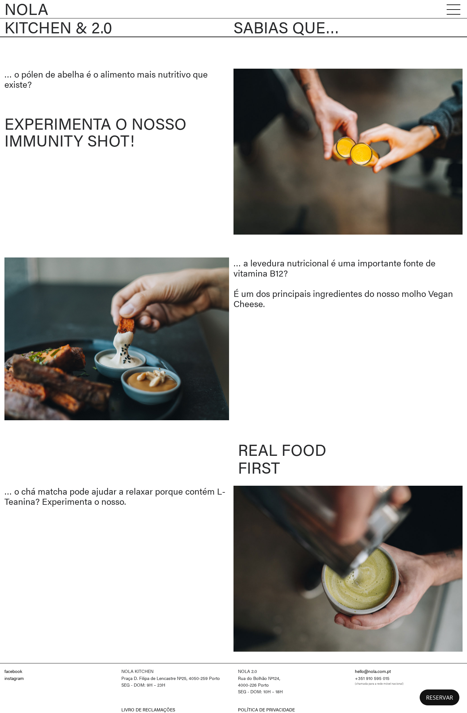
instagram (14, 678)
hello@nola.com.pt (373, 671)
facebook (13, 671)
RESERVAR (439, 697)
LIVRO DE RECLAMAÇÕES (148, 709)
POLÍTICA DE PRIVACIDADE (266, 709)
